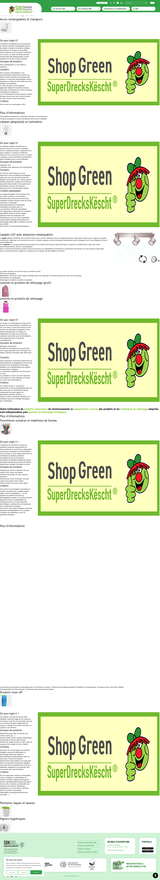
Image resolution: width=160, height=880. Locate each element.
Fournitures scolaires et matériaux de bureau (28, 420)
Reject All (24, 872)
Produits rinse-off (11, 692)
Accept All (36, 872)
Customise (12, 872)
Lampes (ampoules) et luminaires (21, 122)
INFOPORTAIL (148, 851)
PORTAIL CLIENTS (102, 3)
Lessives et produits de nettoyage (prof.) (25, 283)
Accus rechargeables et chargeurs (21, 19)
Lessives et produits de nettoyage (21, 298)
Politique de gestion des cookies (87, 852)
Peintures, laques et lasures (17, 803)
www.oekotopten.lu (14, 380)
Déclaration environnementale (86, 842)
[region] (24, 866)
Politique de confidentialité (85, 845)
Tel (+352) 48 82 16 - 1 (11, 853)
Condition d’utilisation (84, 849)
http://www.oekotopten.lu (20, 226)
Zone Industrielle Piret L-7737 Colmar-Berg (11, 850)
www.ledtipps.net (6, 242)
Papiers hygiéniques (12, 819)
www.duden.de (27, 247)
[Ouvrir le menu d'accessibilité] (155, 875)
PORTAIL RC (147, 848)
